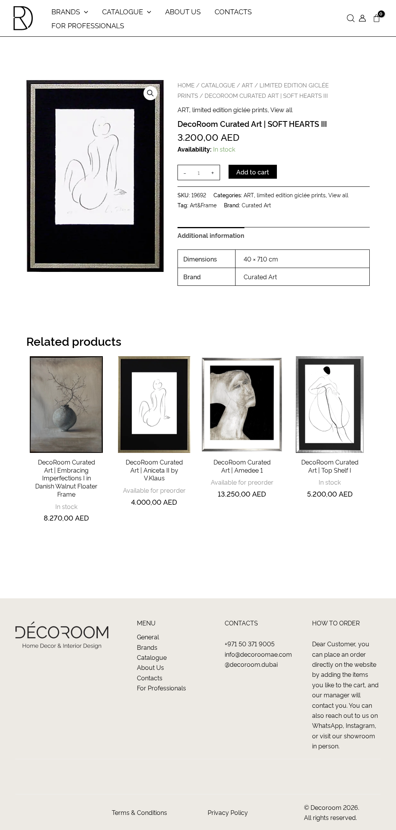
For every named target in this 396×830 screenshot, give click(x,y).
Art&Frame (203, 205)
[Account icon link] (362, 18)
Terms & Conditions (139, 812)
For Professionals (161, 687)
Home (186, 85)
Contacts (149, 677)
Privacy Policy (228, 812)
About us (150, 667)
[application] (84, 11)
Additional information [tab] (211, 235)
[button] (351, 18)
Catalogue (152, 657)
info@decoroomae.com (258, 654)
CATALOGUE (218, 85)
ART (247, 85)
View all (281, 109)
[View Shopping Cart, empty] (376, 18)
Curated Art (256, 205)
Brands (147, 647)
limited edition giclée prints (230, 109)
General (148, 636)
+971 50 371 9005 (250, 643)
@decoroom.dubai (251, 664)
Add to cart (252, 171)
